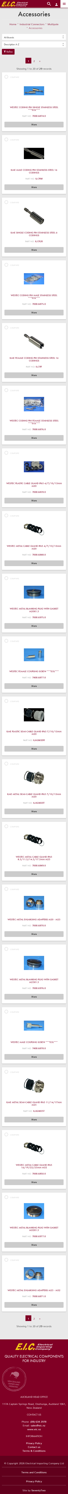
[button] (34, 37)
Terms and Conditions (34, 1472)
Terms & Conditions (34, 1450)
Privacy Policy (34, 1443)
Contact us (34, 1446)
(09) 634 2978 (38, 1421)
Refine (9, 51)
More (34, 124)
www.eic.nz (34, 1429)
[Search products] (49, 4)
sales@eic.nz (38, 1425)
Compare (14, 76)
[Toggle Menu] (64, 4)
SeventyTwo (38, 1490)
